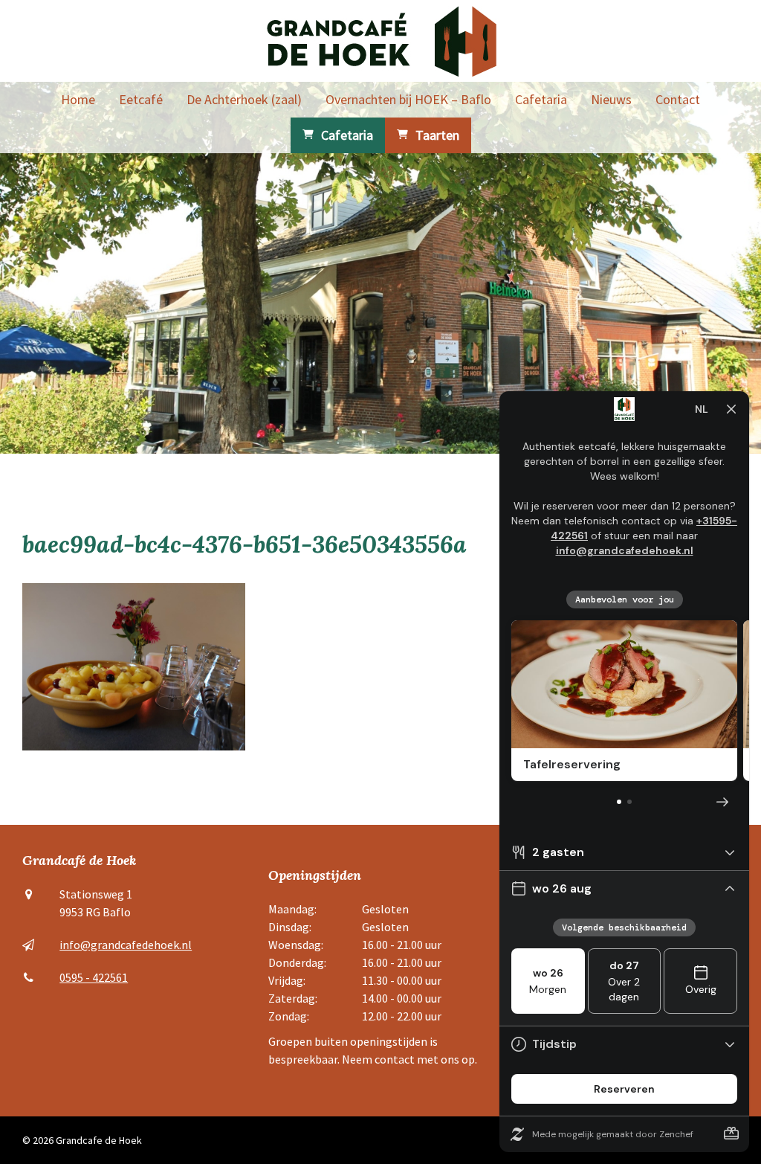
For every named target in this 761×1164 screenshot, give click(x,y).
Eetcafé (141, 99)
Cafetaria (541, 99)
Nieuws (611, 99)
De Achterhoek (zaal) (244, 99)
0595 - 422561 (93, 977)
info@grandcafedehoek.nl (125, 944)
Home (78, 99)
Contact (677, 99)
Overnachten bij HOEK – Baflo (408, 99)
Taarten (437, 135)
